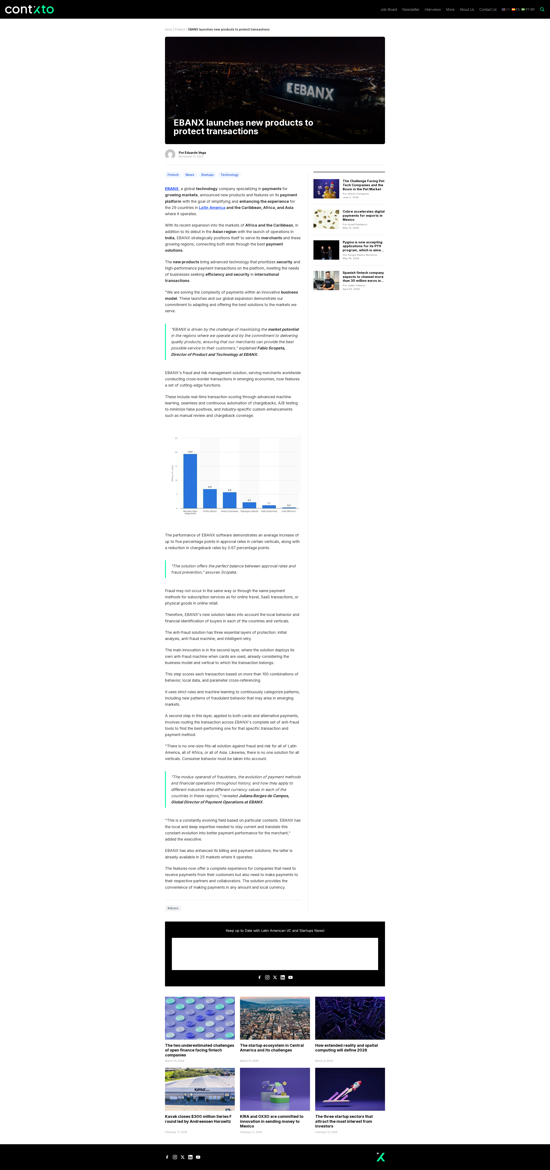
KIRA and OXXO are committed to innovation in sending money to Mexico (271, 1121)
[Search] (542, 9)
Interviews (433, 9)
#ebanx (173, 908)
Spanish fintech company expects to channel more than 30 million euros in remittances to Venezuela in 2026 (363, 281)
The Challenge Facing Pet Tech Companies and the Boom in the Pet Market (363, 185)
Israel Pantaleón (357, 224)
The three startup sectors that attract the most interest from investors (344, 1121)
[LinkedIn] (283, 977)
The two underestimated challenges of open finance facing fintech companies (199, 1050)
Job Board (388, 9)
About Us (467, 9)
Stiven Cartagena (358, 193)
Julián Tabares (356, 285)
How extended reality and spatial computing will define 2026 (346, 1048)
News (190, 175)
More (450, 9)
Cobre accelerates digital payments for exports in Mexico (364, 215)
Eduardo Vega (195, 152)
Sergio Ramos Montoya (362, 254)
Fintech (180, 29)
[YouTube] (290, 977)
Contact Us (488, 9)
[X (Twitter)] (275, 977)
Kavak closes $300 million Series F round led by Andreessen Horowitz (198, 1119)
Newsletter (410, 9)
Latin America (212, 207)
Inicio (168, 29)
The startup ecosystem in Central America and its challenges (272, 1048)
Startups (207, 175)
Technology (229, 175)
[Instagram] (267, 977)
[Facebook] (259, 977)
